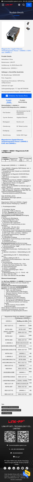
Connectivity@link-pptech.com (12, 1)
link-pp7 (17, 457)
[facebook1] (5, 469)
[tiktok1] (27, 469)
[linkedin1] (14, 469)
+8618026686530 (17, 453)
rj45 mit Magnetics (6, 413)
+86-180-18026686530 (17, 449)
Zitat (29, 5)
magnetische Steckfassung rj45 (10, 407)
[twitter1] (10, 469)
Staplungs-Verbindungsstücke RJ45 (11, 410)
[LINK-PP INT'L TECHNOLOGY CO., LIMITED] (9, 5)
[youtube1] (19, 469)
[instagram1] (23, 469)
